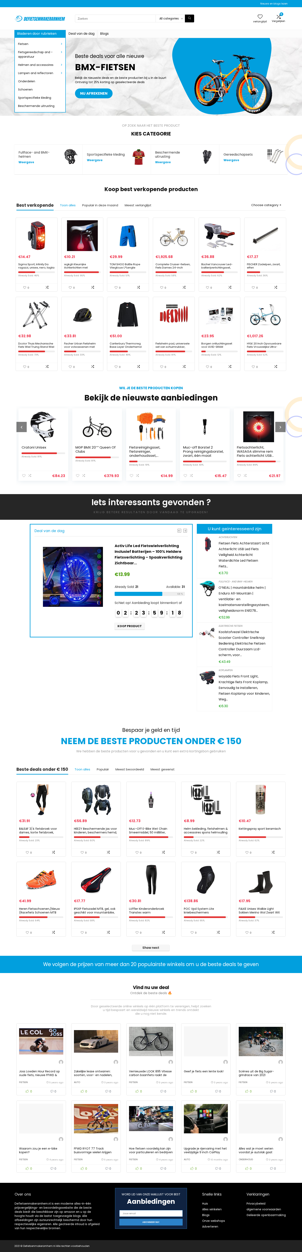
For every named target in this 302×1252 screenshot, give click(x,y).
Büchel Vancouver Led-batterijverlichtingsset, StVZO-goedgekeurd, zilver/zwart (217, 269)
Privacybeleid (256, 1204)
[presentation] (21, 427)
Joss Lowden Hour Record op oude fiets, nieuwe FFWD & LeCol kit (39, 1075)
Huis (205, 1204)
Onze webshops (213, 1221)
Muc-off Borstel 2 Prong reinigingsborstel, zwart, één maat (152, 451)
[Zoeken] (189, 18)
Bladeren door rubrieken (36, 33)
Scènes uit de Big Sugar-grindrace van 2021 (256, 1073)
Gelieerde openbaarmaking (266, 1215)
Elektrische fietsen (230, 626)
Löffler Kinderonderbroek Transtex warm (146, 911)
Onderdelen (26, 81)
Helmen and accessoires (35, 65)
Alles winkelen (212, 1209)
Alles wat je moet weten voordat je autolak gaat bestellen (256, 1152)
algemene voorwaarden (264, 1209)
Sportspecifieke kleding (34, 98)
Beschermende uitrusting (36, 106)
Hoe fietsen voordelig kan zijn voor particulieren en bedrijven (151, 1150)
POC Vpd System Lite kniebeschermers (199, 911)
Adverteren (210, 1226)
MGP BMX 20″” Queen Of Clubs (44, 449)
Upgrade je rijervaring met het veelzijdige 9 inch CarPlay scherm (205, 1152)
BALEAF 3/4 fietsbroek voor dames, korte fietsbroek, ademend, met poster (38, 832)
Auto (77, 1082)
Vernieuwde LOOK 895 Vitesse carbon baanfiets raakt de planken (150, 1075)
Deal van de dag (81, 33)
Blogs (104, 33)
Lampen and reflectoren (35, 73)
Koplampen (225, 670)
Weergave (26, 162)
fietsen (23, 1082)
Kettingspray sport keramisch (260, 829)
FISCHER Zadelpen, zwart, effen (263, 266)
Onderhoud (246, 1159)
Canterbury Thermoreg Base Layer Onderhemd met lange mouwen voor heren (126, 348)
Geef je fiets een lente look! (204, 1071)
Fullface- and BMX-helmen (235, 581)
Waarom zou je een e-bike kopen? (38, 1150)
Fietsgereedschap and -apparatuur (35, 54)
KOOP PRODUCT (147, 626)
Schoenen (25, 89)
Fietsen (23, 44)
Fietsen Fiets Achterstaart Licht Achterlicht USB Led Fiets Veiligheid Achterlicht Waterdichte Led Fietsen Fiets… (244, 555)
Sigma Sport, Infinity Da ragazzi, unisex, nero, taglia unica (36, 267)
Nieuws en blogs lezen (274, 3)
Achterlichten (228, 537)
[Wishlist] (260, 17)
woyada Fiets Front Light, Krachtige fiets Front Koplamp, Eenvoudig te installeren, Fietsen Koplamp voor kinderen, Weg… (244, 688)
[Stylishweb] (61, 1062)
